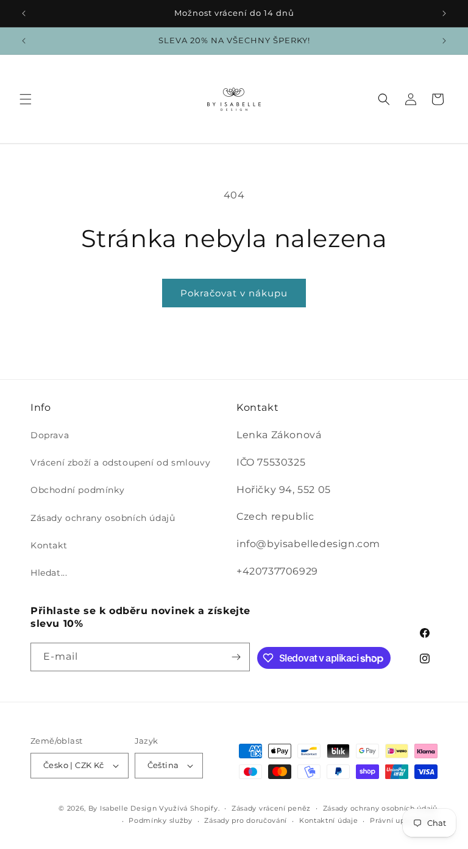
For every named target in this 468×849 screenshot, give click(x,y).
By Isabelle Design (122, 808)
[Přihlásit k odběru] (235, 657)
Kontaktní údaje (328, 820)
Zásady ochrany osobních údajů (102, 517)
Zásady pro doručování (245, 820)
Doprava (49, 435)
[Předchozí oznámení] (23, 13)
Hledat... (48, 572)
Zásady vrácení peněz (271, 808)
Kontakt (48, 545)
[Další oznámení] (444, 13)
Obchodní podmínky (77, 489)
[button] (25, 99)
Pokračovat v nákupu (234, 293)
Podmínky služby (161, 820)
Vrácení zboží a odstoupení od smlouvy (120, 462)
